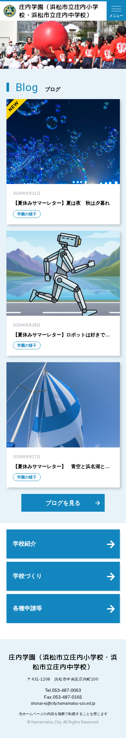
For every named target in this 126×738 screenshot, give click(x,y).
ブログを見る (63, 502)
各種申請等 (27, 608)
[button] (48, 60)
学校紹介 (24, 543)
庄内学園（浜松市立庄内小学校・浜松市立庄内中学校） (59, 11)
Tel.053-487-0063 (63, 690)
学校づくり (27, 576)
